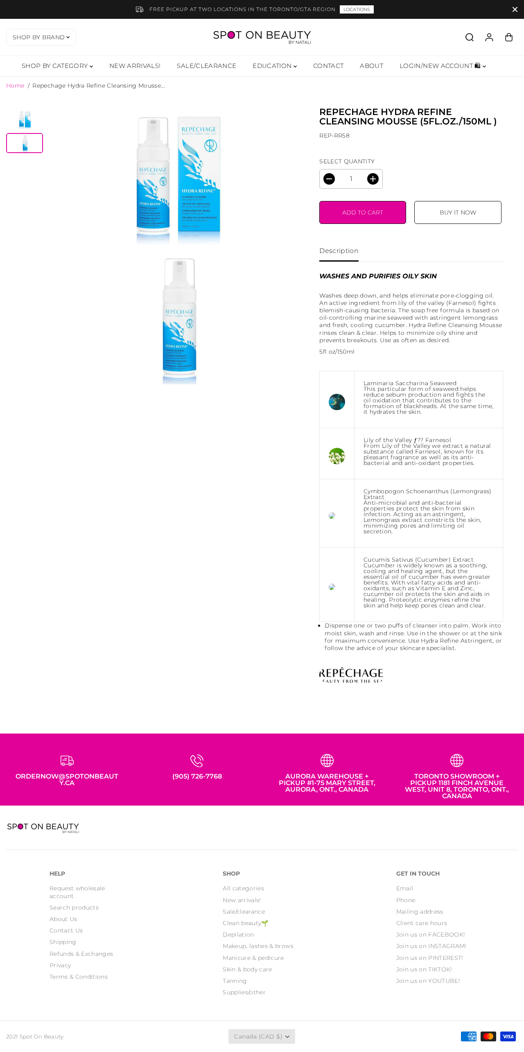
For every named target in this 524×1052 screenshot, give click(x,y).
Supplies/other (244, 992)
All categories (243, 888)
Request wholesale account (77, 892)
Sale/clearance (244, 911)
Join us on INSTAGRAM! (431, 946)
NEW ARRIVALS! (135, 66)
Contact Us (66, 930)
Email (404, 888)
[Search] (470, 37)
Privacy (60, 965)
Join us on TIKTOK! (424, 969)
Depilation (238, 934)
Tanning (235, 980)
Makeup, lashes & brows (258, 946)
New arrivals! (242, 900)
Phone (406, 900)
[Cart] (509, 37)
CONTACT (328, 66)
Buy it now (458, 212)
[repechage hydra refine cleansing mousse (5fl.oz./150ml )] (175, 177)
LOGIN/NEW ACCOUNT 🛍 (441, 66)
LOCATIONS (356, 9)
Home (15, 85)
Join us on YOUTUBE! (428, 980)
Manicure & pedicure (253, 958)
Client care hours (421, 923)
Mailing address (419, 911)
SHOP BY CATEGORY (56, 66)
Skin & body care (247, 969)
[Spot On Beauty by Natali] (262, 37)
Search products (74, 907)
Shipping (63, 942)
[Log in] (489, 37)
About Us (63, 919)
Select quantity (347, 161)
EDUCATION (273, 66)
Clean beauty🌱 (246, 923)
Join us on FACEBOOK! (430, 934)
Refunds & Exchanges (81, 953)
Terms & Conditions (79, 976)
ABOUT (371, 66)
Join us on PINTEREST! (429, 958)
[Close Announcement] (515, 9)
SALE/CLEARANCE (206, 66)
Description (339, 251)
